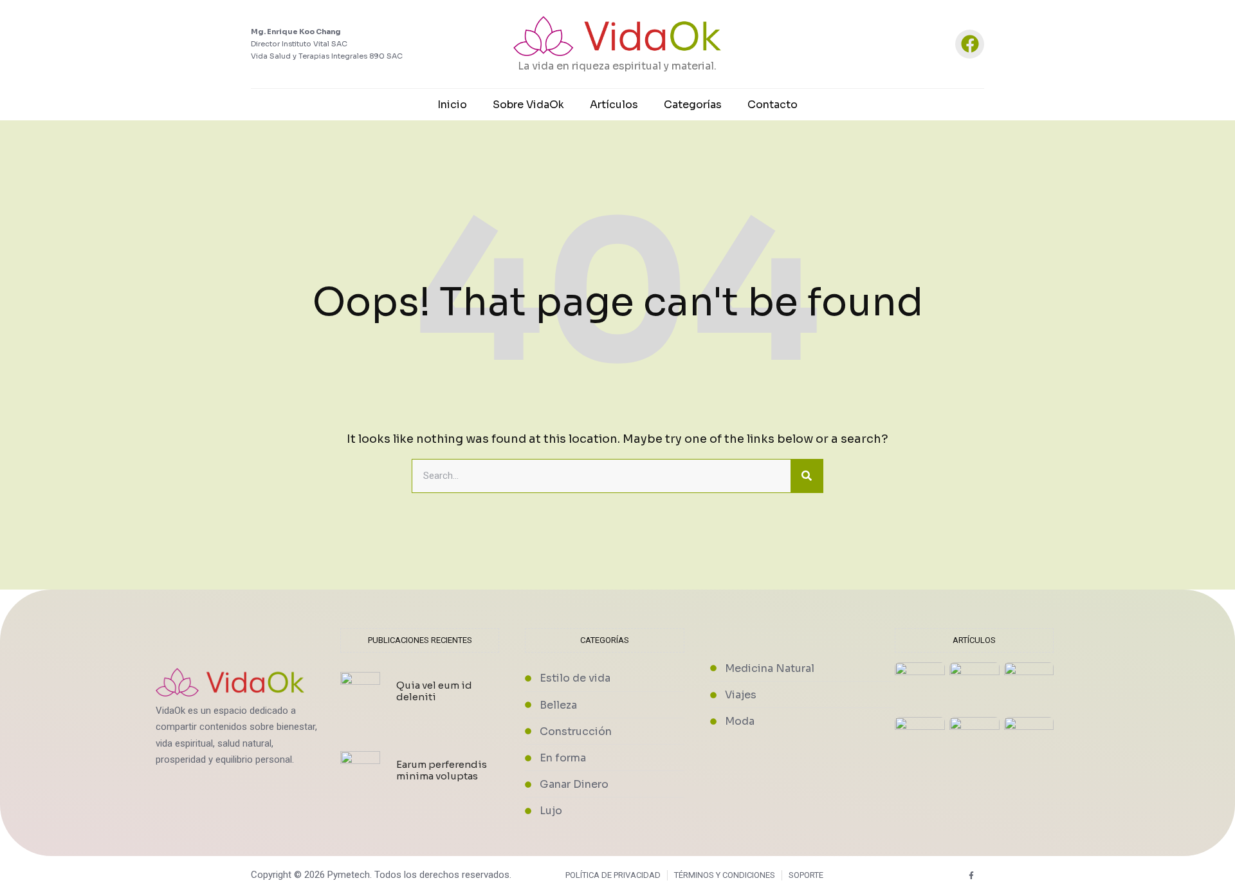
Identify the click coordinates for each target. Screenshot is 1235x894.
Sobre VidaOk (528, 104)
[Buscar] (807, 476)
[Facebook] (969, 44)
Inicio (452, 104)
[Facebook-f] (971, 875)
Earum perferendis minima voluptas (441, 770)
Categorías (693, 104)
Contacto (772, 104)
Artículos (614, 104)
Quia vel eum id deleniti (434, 691)
